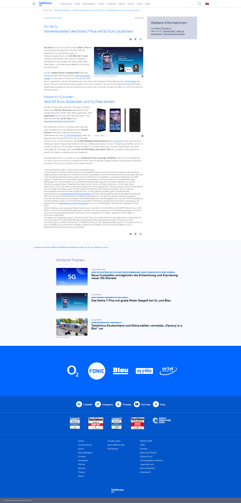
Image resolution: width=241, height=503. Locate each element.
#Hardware (47, 247)
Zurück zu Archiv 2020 (52, 18)
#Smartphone (73, 247)
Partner (122, 4)
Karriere (131, 4)
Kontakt (143, 448)
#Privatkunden (63, 247)
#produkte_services (101, 247)
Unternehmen (66, 4)
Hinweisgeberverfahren (151, 460)
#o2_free (91, 247)
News (147, 4)
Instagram (107, 404)
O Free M (117, 141)
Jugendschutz (147, 464)
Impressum (145, 472)
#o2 (85, 247)
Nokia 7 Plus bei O (163, 28)
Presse (140, 4)
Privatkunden (113, 440)
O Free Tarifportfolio (73, 135)
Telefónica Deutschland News (83, 10)
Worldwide (112, 448)
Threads (127, 404)
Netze (77, 4)
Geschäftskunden (116, 444)
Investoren (111, 4)
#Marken (55, 247)
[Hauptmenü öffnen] (34, 4)
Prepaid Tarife (169, 31)
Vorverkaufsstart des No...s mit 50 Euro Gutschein (122, 10)
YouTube (145, 404)
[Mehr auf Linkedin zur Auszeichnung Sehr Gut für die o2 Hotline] (117, 423)
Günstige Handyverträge (174, 34)
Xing (162, 404)
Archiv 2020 (99, 10)
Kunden (101, 4)
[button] (130, 39)
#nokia (81, 247)
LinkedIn (87, 404)
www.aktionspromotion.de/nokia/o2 (59, 121)
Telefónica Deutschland (62, 10)
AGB (142, 444)
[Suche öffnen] (199, 4)
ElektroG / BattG (148, 452)
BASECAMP (146, 440)
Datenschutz (146, 456)
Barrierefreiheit (147, 468)
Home (81, 440)
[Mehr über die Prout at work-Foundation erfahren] (162, 423)
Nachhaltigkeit (89, 4)
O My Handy (130, 81)
